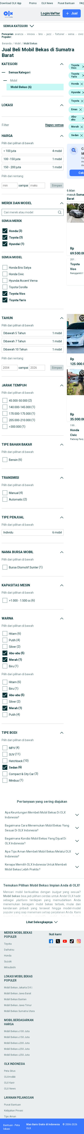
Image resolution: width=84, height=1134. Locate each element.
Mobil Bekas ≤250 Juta (17, 1049)
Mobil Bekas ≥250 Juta (17, 1054)
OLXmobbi (9, 1076)
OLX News (10, 1088)
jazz (48, 34)
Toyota (8, 943)
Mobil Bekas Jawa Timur (18, 1005)
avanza (19, 34)
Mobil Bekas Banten (15, 999)
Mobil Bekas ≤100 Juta (17, 1031)
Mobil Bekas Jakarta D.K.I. (18, 987)
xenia (71, 34)
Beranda (7, 43)
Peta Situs (9, 1071)
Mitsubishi (10, 967)
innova (31, 34)
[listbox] (81, 84)
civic (80, 34)
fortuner (59, 34)
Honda (7, 955)
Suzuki (8, 961)
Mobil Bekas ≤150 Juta (17, 1037)
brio (41, 34)
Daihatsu (9, 949)
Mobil (18, 43)
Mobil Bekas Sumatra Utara (19, 1011)
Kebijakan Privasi (13, 1110)
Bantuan (8, 1125)
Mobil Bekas (30, 43)
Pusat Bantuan (12, 1104)
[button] (10, 3)
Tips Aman (10, 1116)
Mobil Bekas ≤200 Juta (17, 1043)
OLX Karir (9, 1082)
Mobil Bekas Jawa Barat (17, 993)
